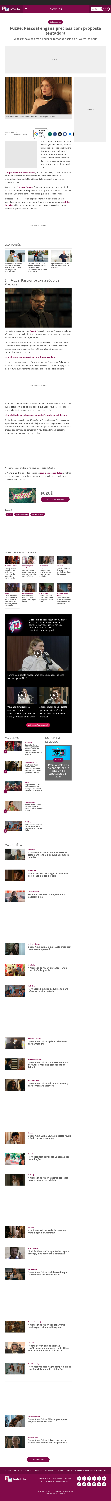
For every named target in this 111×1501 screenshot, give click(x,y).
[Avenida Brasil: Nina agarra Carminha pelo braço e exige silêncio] (15, 875)
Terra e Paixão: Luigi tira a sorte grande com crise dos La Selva (29, 573)
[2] (13, 766)
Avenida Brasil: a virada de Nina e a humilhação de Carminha (47, 1231)
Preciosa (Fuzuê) (22, 514)
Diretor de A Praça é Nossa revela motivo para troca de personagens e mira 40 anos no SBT (37, 267)
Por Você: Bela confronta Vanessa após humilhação (48, 1158)
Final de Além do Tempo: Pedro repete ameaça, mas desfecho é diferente (48, 1252)
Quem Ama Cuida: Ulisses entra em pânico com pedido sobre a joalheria (47, 1441)
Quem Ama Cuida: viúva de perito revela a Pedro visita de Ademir (49, 1137)
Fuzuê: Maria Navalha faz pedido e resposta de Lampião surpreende (10, 573)
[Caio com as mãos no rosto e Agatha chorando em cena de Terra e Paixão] (46, 587)
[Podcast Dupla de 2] (94, 1484)
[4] (13, 806)
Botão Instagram (99, 1480)
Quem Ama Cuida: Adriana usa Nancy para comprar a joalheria (48, 1084)
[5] (13, 826)
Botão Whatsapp (84, 1480)
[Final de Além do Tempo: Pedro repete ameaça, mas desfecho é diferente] (15, 1253)
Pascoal (29, 187)
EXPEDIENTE (57, 1478)
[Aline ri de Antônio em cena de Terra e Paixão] (64, 587)
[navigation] (26, 9)
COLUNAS (60, 1470)
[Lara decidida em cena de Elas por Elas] (46, 560)
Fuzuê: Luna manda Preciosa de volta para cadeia (30, 357)
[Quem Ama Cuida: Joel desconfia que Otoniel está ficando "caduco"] (15, 1274)
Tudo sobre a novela (55, 499)
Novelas (56, 9)
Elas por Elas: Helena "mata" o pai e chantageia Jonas (29, 598)
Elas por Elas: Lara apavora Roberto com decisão (45, 573)
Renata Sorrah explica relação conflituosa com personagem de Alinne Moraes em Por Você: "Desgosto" (49, 1348)
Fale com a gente (47, 1482)
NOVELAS (28, 1470)
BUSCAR (105, 9)
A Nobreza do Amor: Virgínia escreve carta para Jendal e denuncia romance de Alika (48, 855)
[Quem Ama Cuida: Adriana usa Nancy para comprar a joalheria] (15, 1085)
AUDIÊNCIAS (49, 1470)
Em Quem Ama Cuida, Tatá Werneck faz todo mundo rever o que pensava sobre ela (33, 769)
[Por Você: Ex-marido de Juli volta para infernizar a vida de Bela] (15, 991)
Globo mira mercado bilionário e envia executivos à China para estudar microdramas (13, 267)
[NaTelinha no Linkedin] (89, 1484)
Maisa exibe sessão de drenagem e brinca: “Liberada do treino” (33, 807)
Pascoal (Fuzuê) (37, 514)
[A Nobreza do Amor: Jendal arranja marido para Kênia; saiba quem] (15, 1326)
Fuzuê (33, 331)
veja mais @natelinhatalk (38, 725)
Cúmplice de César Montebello (20, 172)
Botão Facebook (89, 1480)
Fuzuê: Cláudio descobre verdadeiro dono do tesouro (64, 571)
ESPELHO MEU (101, 1470)
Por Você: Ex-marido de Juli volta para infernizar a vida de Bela (33, 827)
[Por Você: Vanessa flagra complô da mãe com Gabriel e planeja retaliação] (15, 1368)
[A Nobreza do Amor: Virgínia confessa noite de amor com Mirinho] (15, 1179)
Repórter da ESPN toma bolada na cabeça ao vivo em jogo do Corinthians (33, 788)
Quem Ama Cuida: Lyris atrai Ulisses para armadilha (47, 1042)
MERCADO (70, 1470)
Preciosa (21, 187)
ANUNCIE (68, 1478)
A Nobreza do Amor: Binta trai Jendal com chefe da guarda (48, 969)
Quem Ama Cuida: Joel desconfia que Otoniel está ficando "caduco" (48, 1273)
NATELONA (89, 1470)
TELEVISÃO (18, 1470)
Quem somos (44, 1478)
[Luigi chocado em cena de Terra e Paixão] (29, 560)
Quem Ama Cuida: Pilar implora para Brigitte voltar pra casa (47, 1420)
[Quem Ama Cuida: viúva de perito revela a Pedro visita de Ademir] (15, 1138)
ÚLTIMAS (8, 1470)
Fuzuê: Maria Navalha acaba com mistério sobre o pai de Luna (36, 415)
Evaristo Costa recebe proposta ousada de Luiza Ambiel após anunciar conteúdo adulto (33, 750)
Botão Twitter (94, 1480)
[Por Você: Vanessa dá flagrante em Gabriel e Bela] (15, 896)
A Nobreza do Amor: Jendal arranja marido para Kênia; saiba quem (46, 1326)
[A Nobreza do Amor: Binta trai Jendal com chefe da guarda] (15, 970)
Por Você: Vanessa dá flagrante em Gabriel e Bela (46, 895)
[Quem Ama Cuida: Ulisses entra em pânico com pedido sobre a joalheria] (15, 1442)
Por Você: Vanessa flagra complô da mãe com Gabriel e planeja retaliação (49, 1368)
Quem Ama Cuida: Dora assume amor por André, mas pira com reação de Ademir (48, 1065)
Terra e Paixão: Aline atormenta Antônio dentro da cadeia (64, 601)
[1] (13, 746)
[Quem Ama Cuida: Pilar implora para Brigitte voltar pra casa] (15, 1421)
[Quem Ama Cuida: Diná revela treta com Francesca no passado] (15, 949)
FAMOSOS (38, 1470)
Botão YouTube (104, 1480)
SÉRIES (79, 1470)
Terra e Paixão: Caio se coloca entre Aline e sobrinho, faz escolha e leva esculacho (11, 600)
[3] (13, 786)
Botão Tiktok (79, 1480)
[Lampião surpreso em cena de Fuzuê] (12, 560)
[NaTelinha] (11, 9)
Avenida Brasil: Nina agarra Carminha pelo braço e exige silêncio (48, 874)
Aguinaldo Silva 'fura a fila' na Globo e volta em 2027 (61, 265)
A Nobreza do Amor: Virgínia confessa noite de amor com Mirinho (48, 1179)
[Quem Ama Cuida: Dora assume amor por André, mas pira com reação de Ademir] (15, 1064)
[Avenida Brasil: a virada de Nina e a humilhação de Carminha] (15, 1232)
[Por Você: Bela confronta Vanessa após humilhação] (15, 1158)
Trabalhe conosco (63, 1482)
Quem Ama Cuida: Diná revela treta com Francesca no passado (49, 948)
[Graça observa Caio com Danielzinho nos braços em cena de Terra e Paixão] (12, 587)
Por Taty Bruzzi (11, 132)
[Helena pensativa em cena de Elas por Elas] (29, 587)
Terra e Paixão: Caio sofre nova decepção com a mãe (46, 598)
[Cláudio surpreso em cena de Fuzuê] (64, 560)
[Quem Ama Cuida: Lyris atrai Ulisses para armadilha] (15, 1043)
